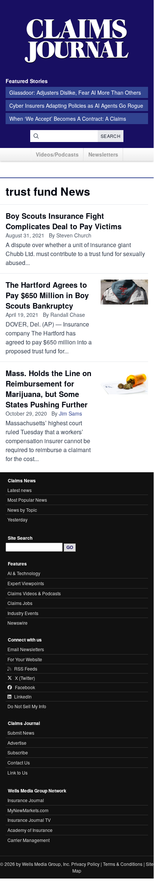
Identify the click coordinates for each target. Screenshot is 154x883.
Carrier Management (28, 840)
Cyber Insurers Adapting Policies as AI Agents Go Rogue (76, 105)
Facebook (25, 687)
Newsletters (103, 154)
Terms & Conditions (122, 864)
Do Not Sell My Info (26, 706)
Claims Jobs (19, 603)
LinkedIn (23, 696)
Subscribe (17, 752)
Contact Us (18, 762)
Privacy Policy (85, 864)
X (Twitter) (25, 678)
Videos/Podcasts (57, 154)
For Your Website (24, 659)
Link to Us (17, 772)
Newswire (17, 622)
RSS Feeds (25, 668)
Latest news (19, 490)
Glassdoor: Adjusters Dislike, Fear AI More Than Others (75, 92)
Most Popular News (27, 499)
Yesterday (17, 519)
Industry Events (22, 613)
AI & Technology (23, 573)
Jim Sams (70, 413)
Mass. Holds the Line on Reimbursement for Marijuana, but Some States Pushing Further (48, 389)
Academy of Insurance (30, 830)
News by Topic (22, 510)
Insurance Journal (25, 800)
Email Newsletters (25, 649)
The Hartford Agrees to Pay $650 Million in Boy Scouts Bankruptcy (47, 295)
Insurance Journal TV (29, 820)
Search (110, 136)
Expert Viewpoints (25, 583)
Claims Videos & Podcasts (34, 593)
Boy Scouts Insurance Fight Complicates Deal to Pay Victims (64, 220)
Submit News (20, 732)
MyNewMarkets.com (27, 810)
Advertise (16, 742)
